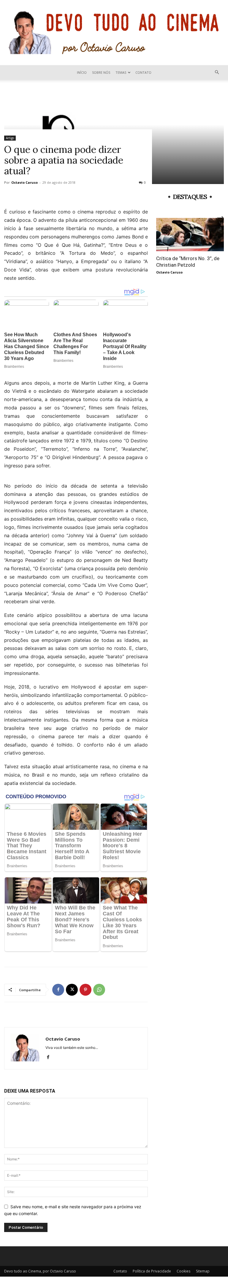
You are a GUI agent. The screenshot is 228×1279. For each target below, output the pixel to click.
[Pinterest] (85, 990)
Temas (120, 72)
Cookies (183, 1271)
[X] (72, 990)
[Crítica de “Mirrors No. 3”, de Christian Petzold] (190, 234)
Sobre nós (101, 72)
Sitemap (203, 1271)
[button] (217, 72)
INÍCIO (82, 72)
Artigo (10, 138)
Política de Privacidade (152, 1271)
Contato (143, 72)
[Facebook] (58, 990)
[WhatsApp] (99, 990)
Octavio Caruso (24, 182)
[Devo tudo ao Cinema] (114, 32)
